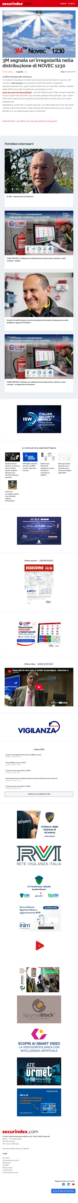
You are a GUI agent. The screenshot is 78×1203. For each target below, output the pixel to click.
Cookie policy (7, 1170)
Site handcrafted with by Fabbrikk (15, 1149)
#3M (4, 121)
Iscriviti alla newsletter (39, 794)
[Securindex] (16, 3)
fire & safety (7, 72)
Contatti (5, 1165)
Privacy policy (7, 1168)
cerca (72, 3)
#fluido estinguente (48, 121)
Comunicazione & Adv (10, 1160)
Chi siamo (6, 1158)
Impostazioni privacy (10, 1173)
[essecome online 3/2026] (39, 605)
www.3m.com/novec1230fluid (16, 92)
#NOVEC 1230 (13, 121)
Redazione (6, 1163)
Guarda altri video (45, 664)
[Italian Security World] (39, 433)
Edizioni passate (46, 560)
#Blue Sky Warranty (29, 121)
